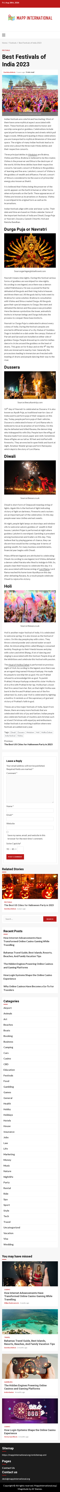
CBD (6, 1064)
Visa (5, 1238)
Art (5, 1019)
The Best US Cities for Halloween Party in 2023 (28, 743)
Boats (6, 1030)
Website (10, 823)
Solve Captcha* (13, 843)
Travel (6, 1221)
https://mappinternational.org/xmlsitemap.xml (24, 1454)
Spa (5, 1199)
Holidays (8, 1114)
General (7, 1098)
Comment (11, 773)
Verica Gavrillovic (11, 1437)
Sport (6, 1204)
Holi (37, 732)
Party (6, 1182)
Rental (7, 1188)
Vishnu (20, 736)
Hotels (7, 1120)
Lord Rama (44, 569)
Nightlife (8, 1176)
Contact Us (8, 1467)
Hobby (7, 1109)
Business (8, 1041)
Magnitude (23, 1489)
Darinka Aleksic (9, 72)
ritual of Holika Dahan (18, 664)
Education (9, 1069)
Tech (6, 1216)
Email (9, 814)
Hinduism (32, 154)
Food (6, 1081)
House (7, 1126)
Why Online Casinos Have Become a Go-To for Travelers (28, 988)
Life (5, 1148)
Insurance (9, 1131)
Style (6, 1210)
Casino (7, 1058)
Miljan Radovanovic (11, 1303)
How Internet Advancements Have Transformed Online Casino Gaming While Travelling (26, 941)
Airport (7, 1007)
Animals (7, 1013)
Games (7, 1092)
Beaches (8, 1024)
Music (6, 1165)
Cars (6, 1052)
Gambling (8, 1086)
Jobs (6, 1137)
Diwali (13, 732)
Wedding (8, 1244)
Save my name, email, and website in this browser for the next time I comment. (26, 837)
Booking (8, 1036)
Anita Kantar (9, 1392)
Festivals (6, 50)
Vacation (8, 1233)
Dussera (21, 732)
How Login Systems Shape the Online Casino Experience (27, 977)
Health (7, 1103)
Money (7, 1159)
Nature (7, 1171)
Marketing (9, 1154)
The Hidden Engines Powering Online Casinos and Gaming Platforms (28, 965)
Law (5, 1143)
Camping (8, 1047)
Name (10, 806)
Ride (5, 1193)
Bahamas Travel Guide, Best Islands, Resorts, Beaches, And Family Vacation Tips (27, 954)
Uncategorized (11, 1227)
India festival (10, 736)
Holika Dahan (46, 732)
